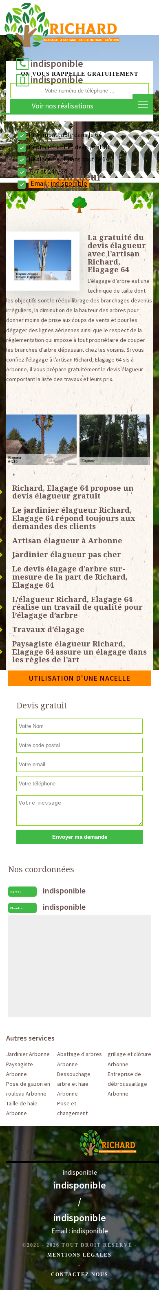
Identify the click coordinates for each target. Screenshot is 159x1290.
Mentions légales (79, 1255)
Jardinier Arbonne (28, 1054)
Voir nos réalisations (62, 105)
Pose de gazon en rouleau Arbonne (28, 1088)
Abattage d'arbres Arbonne (79, 1058)
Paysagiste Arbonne (19, 1069)
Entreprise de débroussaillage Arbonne (127, 1083)
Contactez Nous (79, 1274)
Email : (79, 1230)
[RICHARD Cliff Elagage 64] (62, 27)
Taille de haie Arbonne (22, 1108)
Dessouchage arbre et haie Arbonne (74, 1083)
